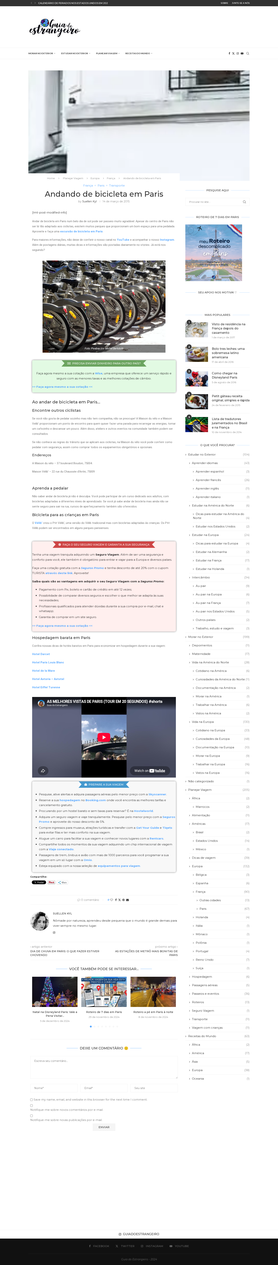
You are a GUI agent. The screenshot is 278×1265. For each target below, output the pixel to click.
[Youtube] (242, 53)
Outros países (223, 620)
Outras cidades (225, 900)
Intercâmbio (221, 577)
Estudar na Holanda (223, 569)
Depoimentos (221, 645)
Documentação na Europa (223, 747)
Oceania (221, 1078)
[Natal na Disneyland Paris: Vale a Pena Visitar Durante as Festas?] (55, 992)
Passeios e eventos (221, 993)
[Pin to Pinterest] (123, 900)
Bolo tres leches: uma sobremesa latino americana (228, 353)
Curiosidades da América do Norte (223, 679)
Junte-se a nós (241, 3)
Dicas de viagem (221, 858)
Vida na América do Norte (221, 662)
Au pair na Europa (223, 594)
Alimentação (221, 815)
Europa (95, 178)
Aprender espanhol (223, 471)
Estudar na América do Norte (221, 505)
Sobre (224, 3)
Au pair (223, 586)
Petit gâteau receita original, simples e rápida (231, 398)
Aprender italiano (223, 497)
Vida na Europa (221, 722)
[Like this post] (111, 900)
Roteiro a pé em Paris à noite (153, 1012)
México (223, 849)
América (221, 1053)
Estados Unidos (223, 841)
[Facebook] (229, 53)
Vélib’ (38, 523)
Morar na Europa (223, 756)
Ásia (221, 1061)
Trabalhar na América (223, 705)
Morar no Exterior (40, 53)
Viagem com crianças (221, 1027)
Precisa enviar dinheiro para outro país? (106, 363)
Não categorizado (219, 781)
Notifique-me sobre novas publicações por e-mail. (66, 1120)
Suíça (223, 968)
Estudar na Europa (221, 535)
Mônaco (223, 934)
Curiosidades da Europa (223, 739)
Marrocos (223, 807)
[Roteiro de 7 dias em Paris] (104, 992)
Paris (225, 908)
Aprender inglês (223, 488)
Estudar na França (223, 560)
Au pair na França (223, 603)
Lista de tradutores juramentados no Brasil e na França (229, 423)
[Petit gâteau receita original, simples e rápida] (196, 401)
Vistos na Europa (223, 773)
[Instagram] (238, 53)
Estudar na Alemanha (223, 552)
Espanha (223, 883)
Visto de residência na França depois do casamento (228, 328)
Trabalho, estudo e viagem (223, 628)
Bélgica (223, 874)
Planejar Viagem (106, 53)
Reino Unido (223, 959)
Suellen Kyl (89, 201)
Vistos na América (223, 713)
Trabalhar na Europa (223, 764)
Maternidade (221, 654)
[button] (31, 3)
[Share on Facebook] (116, 900)
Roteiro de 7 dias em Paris (104, 1012)
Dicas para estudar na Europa (223, 543)
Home (51, 178)
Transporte (221, 1019)
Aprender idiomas (221, 463)
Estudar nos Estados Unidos (223, 526)
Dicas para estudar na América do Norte (221, 516)
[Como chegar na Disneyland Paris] (196, 378)
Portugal (223, 951)
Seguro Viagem (221, 1010)
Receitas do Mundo (137, 53)
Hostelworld (143, 811)
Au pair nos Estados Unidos (223, 611)
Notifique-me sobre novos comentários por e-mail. (66, 1110)
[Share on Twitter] (119, 900)
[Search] (248, 53)
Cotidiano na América (223, 671)
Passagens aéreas (221, 985)
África (221, 798)
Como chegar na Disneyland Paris (224, 375)
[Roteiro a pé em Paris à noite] (153, 992)
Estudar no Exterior (74, 53)
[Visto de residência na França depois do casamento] (196, 329)
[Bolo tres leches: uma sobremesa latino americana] (196, 354)
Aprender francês (223, 480)
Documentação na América (223, 688)
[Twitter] (233, 53)
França (111, 178)
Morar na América (223, 696)
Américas (221, 824)
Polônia (223, 942)
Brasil (223, 832)
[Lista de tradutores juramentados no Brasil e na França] (196, 424)
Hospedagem (221, 976)
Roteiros (221, 1002)
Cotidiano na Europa (223, 730)
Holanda (223, 917)
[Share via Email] (127, 900)
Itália (223, 925)
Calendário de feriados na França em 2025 (67, 3)
